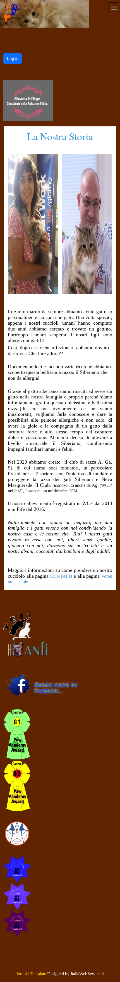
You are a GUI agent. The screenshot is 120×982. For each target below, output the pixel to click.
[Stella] (17, 833)
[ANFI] (28, 648)
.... (30, 581)
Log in (12, 58)
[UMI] (17, 869)
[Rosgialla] (17, 785)
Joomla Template (31, 973)
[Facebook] (45, 686)
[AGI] (17, 626)
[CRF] (28, 100)
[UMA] (17, 896)
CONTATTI (61, 576)
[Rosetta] (17, 734)
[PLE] (17, 923)
